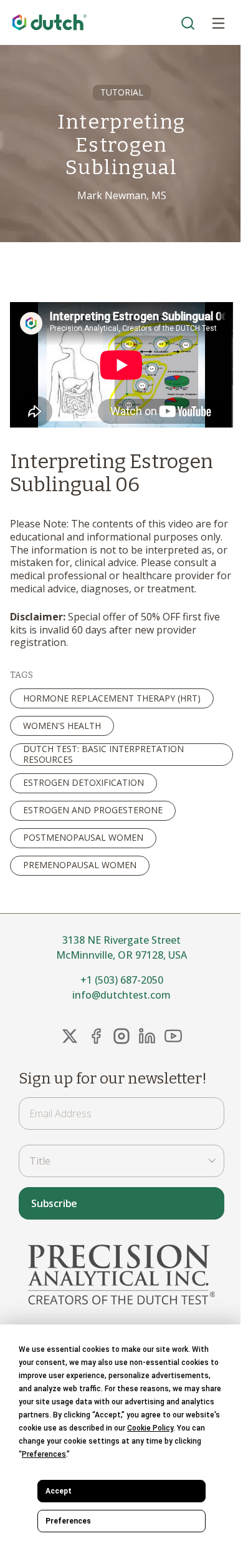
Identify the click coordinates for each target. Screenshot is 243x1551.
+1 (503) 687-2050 (121, 980)
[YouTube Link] (173, 1036)
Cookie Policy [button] (150, 1428)
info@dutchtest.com (121, 995)
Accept (58, 1491)
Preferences (68, 1521)
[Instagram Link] (121, 1036)
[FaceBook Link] (96, 1036)
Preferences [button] (44, 1454)
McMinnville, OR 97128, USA (121, 955)
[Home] (49, 22)
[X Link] (70, 1036)
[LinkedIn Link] (147, 1036)
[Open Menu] (218, 22)
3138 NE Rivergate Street (121, 940)
